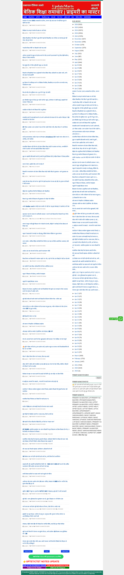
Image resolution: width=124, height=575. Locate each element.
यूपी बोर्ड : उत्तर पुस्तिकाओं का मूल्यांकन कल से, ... (85, 275)
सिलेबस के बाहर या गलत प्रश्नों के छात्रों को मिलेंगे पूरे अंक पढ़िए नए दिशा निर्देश (43, 374)
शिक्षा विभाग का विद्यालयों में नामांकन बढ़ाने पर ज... (85, 177)
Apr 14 (77, 314)
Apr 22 (77, 88)
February (78, 358)
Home (25, 17)
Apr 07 (77, 334)
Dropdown (87, 17)
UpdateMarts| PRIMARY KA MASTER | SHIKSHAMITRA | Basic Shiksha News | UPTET (41, 572)
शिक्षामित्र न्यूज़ (45, 17)
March (77, 355)
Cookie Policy (92, 573)
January (77, 361)
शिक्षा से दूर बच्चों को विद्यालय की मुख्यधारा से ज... (84, 154)
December (78, 39)
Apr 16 (77, 308)
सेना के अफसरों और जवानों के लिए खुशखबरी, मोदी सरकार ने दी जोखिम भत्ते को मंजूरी (44, 339)
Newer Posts (28, 551)
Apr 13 (77, 317)
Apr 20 (77, 296)
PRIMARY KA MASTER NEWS (38, 25)
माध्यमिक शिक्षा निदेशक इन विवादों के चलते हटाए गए (36, 399)
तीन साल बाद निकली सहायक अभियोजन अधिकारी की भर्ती (37, 449)
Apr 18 (77, 302)
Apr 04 (77, 343)
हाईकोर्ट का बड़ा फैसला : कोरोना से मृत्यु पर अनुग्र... (85, 281)
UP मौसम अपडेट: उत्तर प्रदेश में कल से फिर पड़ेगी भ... (86, 129)
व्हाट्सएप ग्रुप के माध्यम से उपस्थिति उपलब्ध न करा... (86, 162)
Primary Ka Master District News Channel (51, 218)
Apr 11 (77, 323)
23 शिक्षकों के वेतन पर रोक (29, 316)
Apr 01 (77, 352)
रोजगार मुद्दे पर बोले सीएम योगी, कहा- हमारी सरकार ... (86, 290)
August (77, 50)
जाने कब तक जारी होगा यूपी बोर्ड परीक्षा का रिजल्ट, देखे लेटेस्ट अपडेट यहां (41, 506)
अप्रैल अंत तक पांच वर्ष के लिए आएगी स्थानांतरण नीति (36, 251)
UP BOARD (50, 434)
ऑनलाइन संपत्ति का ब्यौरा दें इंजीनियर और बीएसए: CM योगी (38, 331)
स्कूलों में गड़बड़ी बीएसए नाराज (30, 281)
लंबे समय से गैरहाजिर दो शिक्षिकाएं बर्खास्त (33, 324)
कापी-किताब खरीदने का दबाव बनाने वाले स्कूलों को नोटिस (37, 474)
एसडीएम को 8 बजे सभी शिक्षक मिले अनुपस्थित (34, 109)
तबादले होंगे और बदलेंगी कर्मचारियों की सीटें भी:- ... (85, 261)
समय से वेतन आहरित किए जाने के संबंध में (33, 164)
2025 (76, 27)
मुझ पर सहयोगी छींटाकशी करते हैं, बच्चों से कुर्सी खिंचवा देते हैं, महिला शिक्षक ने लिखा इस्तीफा (46, 156)
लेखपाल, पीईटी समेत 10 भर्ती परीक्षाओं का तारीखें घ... (85, 284)
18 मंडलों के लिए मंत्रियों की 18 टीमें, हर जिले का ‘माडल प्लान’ (38, 421)
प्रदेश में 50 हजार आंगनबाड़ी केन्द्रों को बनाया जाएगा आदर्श (38, 406)
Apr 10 (77, 326)
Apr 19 (77, 299)
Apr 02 (77, 349)
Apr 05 (77, 340)
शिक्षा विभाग (31, 17)
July (76, 53)
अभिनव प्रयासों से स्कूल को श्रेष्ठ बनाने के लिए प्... (85, 105)
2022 (76, 36)
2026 (76, 24)
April (76, 62)
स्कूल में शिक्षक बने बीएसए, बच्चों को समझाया (34, 274)
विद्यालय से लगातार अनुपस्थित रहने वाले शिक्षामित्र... (85, 189)
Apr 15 (77, 311)
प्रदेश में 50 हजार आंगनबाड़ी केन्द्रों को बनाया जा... (85, 236)
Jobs (32, 526)
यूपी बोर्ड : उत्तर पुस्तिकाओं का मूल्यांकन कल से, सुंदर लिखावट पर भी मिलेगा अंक (43, 499)
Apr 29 (77, 68)
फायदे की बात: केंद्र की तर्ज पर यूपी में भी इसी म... (85, 148)
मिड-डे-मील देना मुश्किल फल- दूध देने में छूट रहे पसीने (36, 92)
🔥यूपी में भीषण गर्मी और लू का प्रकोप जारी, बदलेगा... (86, 213)
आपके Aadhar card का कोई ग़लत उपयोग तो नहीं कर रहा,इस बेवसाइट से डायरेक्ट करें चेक (46, 206)
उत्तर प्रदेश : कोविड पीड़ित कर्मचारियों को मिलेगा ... (85, 171)
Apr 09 (77, 328)
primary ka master (35, 166)
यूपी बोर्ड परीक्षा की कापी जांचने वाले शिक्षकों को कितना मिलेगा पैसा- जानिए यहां (42, 299)
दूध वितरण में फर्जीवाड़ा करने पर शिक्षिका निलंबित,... (85, 114)
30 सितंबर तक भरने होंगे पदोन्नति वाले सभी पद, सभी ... (86, 258)
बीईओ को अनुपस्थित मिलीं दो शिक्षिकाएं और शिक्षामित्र (36, 191)
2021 (76, 365)
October (77, 44)
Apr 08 (77, 331)
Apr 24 (77, 83)
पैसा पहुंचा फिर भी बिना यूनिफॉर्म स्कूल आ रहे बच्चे (35, 65)
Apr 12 (77, 320)
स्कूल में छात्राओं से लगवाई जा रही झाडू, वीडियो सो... (85, 168)
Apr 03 (77, 346)
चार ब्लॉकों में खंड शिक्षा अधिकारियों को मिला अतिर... (85, 180)
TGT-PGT (59, 17)
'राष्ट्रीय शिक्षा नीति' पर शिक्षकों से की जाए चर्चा (34, 48)
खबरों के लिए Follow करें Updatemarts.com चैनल (47, 556)
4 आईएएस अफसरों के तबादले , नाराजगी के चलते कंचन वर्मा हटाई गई (40, 381)
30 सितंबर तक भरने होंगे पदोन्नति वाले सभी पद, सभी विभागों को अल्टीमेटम (41, 456)
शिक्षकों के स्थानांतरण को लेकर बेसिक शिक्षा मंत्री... (85, 145)
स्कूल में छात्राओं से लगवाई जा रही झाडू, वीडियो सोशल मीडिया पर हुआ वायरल (42, 233)
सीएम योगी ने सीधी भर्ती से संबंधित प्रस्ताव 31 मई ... (85, 219)
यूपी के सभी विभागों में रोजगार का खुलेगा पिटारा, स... (85, 287)
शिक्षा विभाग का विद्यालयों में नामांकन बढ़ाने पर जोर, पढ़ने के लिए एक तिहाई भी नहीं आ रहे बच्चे (46, 258)
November (78, 42)
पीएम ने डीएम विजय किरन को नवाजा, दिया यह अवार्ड (36, 356)
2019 (76, 371)
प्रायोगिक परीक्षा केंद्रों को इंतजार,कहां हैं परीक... (84, 250)
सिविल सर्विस (79, 17)
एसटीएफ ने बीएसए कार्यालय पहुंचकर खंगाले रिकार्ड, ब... (86, 230)
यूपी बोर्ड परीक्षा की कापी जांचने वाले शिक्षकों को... (84, 192)
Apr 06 (77, 337)
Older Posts (65, 551)
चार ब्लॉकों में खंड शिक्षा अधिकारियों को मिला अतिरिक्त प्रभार (38, 266)
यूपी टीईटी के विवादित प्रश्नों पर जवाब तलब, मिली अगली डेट (38, 414)
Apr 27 (77, 74)
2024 (76, 30)
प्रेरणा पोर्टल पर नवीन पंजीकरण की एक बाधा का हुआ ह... (86, 194)
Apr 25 (77, 80)
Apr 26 (77, 77)
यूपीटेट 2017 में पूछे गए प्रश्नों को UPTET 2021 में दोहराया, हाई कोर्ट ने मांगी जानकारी (44, 491)
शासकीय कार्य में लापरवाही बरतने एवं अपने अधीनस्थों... (86, 126)
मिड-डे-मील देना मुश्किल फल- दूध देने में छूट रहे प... (85, 117)
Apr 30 (77, 65)
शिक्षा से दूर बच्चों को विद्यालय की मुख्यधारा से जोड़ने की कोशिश (38, 199)
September (78, 48)
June (76, 56)
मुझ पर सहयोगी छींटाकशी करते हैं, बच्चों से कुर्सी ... (85, 139)
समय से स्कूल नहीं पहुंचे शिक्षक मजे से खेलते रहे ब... (85, 165)
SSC (72, 17)
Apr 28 (77, 71)
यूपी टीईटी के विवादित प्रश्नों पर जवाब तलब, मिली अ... (86, 239)
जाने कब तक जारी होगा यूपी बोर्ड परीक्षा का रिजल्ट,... (85, 278)
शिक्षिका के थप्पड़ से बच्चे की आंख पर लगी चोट (34, 30)
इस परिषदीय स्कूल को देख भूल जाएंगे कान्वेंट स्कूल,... (86, 120)
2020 (76, 368)
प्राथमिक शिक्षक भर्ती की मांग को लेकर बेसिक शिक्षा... (85, 137)
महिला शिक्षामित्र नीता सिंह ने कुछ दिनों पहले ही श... (85, 99)
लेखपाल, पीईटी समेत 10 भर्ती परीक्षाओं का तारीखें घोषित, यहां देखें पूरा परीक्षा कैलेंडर (43, 524)
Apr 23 (77, 85)
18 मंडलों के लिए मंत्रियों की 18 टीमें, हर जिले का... (85, 242)
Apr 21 (77, 293)
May (76, 59)
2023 (76, 33)
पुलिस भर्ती (67, 17)
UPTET (38, 17)
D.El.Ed (53, 17)
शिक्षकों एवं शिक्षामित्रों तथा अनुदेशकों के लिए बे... (84, 111)
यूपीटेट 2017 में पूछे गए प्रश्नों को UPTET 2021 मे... (86, 272)
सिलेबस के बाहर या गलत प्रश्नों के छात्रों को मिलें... (85, 222)
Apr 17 (77, 305)
